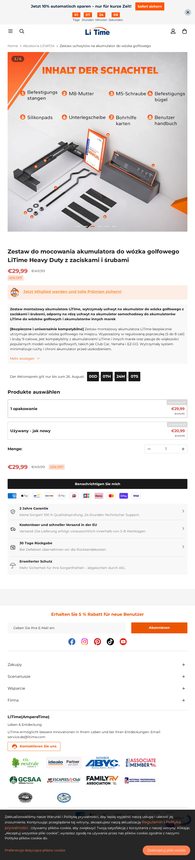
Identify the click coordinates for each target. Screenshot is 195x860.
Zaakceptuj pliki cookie (166, 850)
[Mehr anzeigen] (183, 665)
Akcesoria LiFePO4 (38, 46)
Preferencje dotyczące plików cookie (35, 850)
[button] (184, 31)
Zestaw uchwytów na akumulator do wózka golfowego (105, 46)
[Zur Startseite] (97, 31)
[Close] (188, 12)
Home (13, 46)
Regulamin (152, 822)
